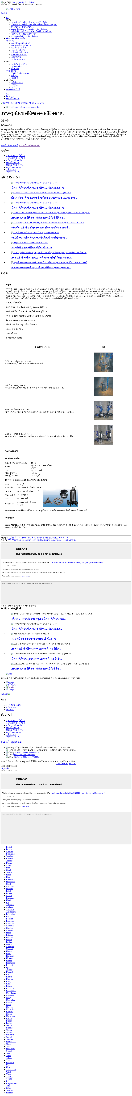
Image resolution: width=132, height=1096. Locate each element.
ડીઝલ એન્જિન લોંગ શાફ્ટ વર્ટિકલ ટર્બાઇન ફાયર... (36, 629)
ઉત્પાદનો (10, 41)
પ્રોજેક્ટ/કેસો (17, 82)
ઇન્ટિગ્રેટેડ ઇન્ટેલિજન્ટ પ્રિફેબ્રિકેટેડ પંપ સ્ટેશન (31, 31)
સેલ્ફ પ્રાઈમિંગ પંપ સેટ (15, 38)
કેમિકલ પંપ (16, 57)
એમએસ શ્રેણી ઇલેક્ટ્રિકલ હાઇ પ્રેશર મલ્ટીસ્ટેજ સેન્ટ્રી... (40, 227)
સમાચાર (14, 85)
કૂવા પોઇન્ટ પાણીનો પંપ (20, 43)
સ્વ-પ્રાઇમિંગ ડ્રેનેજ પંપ (21, 45)
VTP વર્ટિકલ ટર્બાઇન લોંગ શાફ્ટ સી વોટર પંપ (33, 638)
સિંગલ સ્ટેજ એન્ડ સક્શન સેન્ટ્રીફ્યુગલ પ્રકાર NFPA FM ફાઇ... (44, 197)
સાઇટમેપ (72, 764)
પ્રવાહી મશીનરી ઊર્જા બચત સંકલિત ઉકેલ (29, 22)
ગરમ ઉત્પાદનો (62, 764)
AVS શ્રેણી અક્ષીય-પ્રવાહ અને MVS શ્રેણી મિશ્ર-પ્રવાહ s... (42, 257)
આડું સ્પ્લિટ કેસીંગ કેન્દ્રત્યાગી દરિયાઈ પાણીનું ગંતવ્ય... (39, 237)
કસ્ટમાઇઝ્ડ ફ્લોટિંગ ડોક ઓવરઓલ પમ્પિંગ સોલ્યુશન (34, 24)
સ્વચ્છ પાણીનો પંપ (19, 55)
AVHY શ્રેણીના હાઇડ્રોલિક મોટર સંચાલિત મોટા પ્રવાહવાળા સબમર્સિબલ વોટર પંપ (42, 540)
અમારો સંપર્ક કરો (13, 89)
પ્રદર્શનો (14, 78)
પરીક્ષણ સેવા (16, 66)
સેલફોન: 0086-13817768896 (27, 757)
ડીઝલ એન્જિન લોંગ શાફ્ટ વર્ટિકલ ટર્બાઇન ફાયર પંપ (37, 187)
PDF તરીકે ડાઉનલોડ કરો (29, 145)
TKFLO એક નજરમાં (20, 73)
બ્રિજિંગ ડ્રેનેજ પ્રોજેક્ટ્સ (22, 27)
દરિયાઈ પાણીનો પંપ (19, 52)
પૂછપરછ (4, 694)
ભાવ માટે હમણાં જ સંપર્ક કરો (23, 2)
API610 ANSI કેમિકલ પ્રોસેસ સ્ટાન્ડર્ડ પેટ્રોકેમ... (36, 668)
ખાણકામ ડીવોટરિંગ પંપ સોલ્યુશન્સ (25, 36)
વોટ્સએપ (5, 768)
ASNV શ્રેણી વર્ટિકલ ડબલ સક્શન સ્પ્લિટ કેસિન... (36, 648)
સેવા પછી (15, 69)
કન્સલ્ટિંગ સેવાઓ (19, 64)
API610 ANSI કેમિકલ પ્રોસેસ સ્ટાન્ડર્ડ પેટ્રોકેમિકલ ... (38, 217)
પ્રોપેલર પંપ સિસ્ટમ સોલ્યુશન (23, 34)
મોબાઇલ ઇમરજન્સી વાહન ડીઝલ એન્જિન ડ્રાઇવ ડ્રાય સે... (41, 267)
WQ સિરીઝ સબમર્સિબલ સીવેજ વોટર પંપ (31, 247)
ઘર (7, 17)
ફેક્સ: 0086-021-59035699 (24, 755)
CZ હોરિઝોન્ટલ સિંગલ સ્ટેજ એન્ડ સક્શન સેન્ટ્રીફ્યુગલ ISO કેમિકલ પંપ (37, 538)
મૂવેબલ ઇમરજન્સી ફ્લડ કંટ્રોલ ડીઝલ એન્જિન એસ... (38, 618)
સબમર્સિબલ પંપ (18, 50)
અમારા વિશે (11, 71)
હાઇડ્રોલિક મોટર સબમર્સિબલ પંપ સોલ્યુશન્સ (30, 29)
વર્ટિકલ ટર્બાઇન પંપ (19, 48)
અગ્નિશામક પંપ (18, 59)
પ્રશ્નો (13, 87)
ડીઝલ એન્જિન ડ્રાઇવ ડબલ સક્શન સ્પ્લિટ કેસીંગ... (37, 658)
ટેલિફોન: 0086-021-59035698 (27, 752)
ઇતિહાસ (14, 75)
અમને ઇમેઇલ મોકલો (9, 145)
